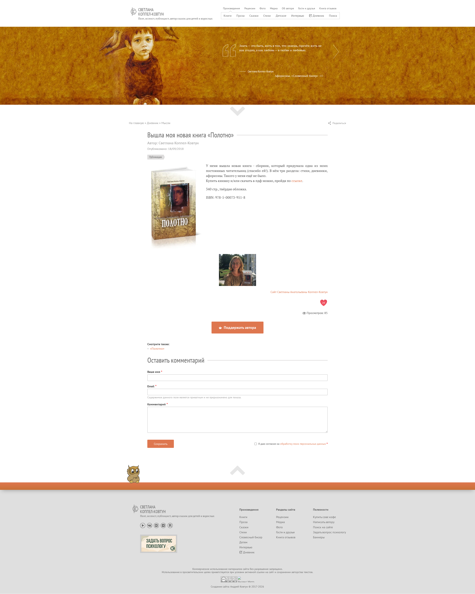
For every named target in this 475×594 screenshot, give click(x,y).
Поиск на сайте (323, 527)
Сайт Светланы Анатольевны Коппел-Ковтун (299, 292)
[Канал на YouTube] (142, 525)
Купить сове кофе (324, 517)
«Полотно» (157, 348)
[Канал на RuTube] (170, 525)
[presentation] (336, 52)
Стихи (267, 15)
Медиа (274, 8)
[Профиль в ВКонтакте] (149, 525)
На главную (136, 123)
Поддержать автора (239, 327)
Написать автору (323, 522)
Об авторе (288, 8)
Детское (281, 15)
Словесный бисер (250, 537)
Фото (263, 8)
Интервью (297, 15)
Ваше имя (153, 372)
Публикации (155, 157)
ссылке (296, 181)
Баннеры (319, 537)
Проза (240, 15)
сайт (271, 572)
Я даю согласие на (292, 443)
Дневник (318, 15)
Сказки (253, 15)
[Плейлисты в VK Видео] (156, 525)
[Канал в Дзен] (163, 525)
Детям (243, 542)
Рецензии (249, 8)
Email (150, 386)
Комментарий (156, 404)
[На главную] (133, 11)
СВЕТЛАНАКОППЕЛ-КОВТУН (151, 12)
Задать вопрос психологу (329, 532)
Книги (228, 15)
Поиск (333, 15)
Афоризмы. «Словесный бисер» (296, 76)
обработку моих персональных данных (303, 443)
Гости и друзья (306, 8)
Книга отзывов (327, 8)
